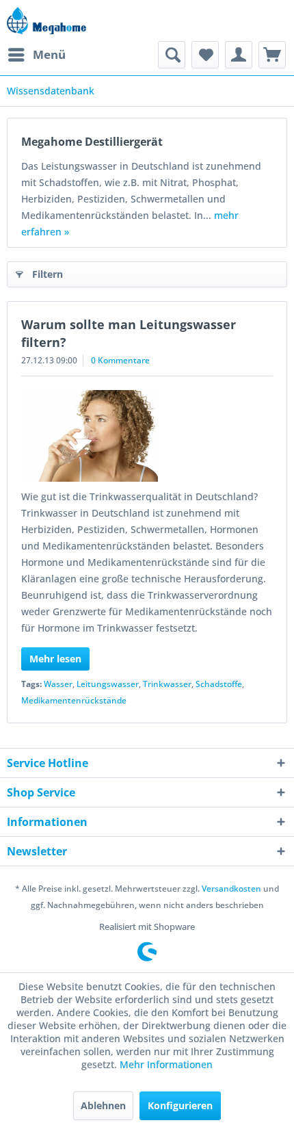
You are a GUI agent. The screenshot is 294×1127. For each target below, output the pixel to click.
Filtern (47, 274)
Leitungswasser (108, 684)
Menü (49, 54)
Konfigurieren (180, 1105)
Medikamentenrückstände (73, 700)
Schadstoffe (219, 684)
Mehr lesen (55, 658)
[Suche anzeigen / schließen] (171, 54)
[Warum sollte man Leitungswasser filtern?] (147, 436)
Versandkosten (231, 888)
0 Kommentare (120, 360)
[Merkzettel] (205, 54)
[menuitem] (36, 54)
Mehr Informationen (166, 1064)
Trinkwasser (167, 684)
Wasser (58, 684)
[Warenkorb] (272, 54)
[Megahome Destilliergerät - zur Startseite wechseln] (46, 20)
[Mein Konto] (238, 54)
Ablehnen (103, 1105)
